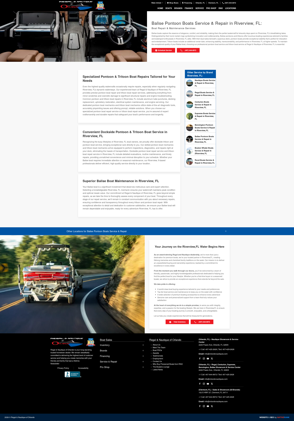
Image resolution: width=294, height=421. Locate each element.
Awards (156, 353)
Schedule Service (164, 50)
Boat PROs (157, 350)
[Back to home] (82, 5)
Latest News (158, 369)
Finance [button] (189, 8)
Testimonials (158, 355)
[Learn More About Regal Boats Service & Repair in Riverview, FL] (200, 94)
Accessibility (83, 368)
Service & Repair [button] (108, 361)
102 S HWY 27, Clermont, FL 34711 (213, 392)
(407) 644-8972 (230, 3)
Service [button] (199, 8)
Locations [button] (230, 8)
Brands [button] (178, 8)
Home (160, 8)
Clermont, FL (213, 3)
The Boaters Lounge (161, 366)
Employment (158, 358)
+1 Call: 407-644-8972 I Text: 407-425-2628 (216, 374)
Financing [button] (105, 356)
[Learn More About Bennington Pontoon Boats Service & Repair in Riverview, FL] (200, 128)
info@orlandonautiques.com (216, 353)
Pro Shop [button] (211, 8)
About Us (156, 344)
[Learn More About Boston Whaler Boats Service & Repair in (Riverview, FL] (200, 151)
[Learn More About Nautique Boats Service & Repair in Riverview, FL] (200, 83)
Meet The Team (159, 347)
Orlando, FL (200, 3)
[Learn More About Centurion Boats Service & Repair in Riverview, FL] (200, 105)
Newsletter (55, 363)
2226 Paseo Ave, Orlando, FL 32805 (213, 344)
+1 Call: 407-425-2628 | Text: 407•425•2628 (216, 349)
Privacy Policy (63, 368)
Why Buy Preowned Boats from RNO (168, 364)
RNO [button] (221, 8)
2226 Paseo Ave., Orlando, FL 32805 (214, 370)
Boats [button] (168, 8)
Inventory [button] (105, 345)
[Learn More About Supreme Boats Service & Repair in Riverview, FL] (200, 116)
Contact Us (157, 361)
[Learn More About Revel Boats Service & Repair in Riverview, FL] (200, 161)
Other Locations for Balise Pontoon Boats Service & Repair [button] (97, 231)
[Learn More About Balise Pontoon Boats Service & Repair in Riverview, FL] (200, 139)
